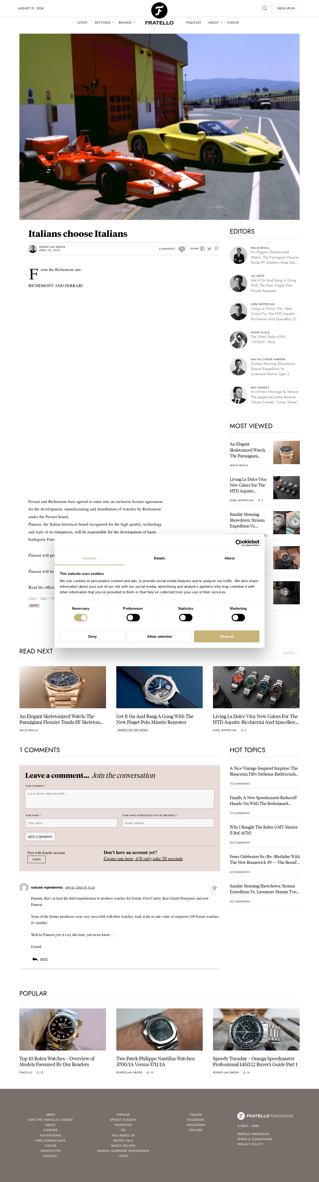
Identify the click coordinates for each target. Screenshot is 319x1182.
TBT (123, 1130)
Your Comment (35, 786)
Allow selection (159, 636)
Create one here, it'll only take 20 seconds (143, 858)
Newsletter (51, 1151)
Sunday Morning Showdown (123, 1151)
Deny (92, 636)
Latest (82, 22)
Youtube (196, 1130)
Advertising (50, 1135)
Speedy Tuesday (123, 1120)
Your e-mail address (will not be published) (149, 815)
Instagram (196, 1125)
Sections (102, 22)
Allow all (227, 636)
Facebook (195, 1120)
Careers (51, 1130)
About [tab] (229, 558)
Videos (233, 22)
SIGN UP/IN (286, 8)
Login (36, 859)
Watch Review (123, 1145)
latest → (291, 653)
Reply (44, 959)
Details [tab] (159, 558)
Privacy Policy (250, 1144)
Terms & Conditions (254, 1139)
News (34, 605)
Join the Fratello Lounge (50, 1120)
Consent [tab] (89, 558)
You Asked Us (123, 1135)
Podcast (193, 22)
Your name (33, 815)
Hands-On (123, 1125)
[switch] (133, 617)
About (213, 22)
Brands (125, 22)
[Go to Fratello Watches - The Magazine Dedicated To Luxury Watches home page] (159, 5)
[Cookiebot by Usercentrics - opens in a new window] (239, 542)
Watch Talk (123, 1140)
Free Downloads (50, 1140)
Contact (50, 1156)
